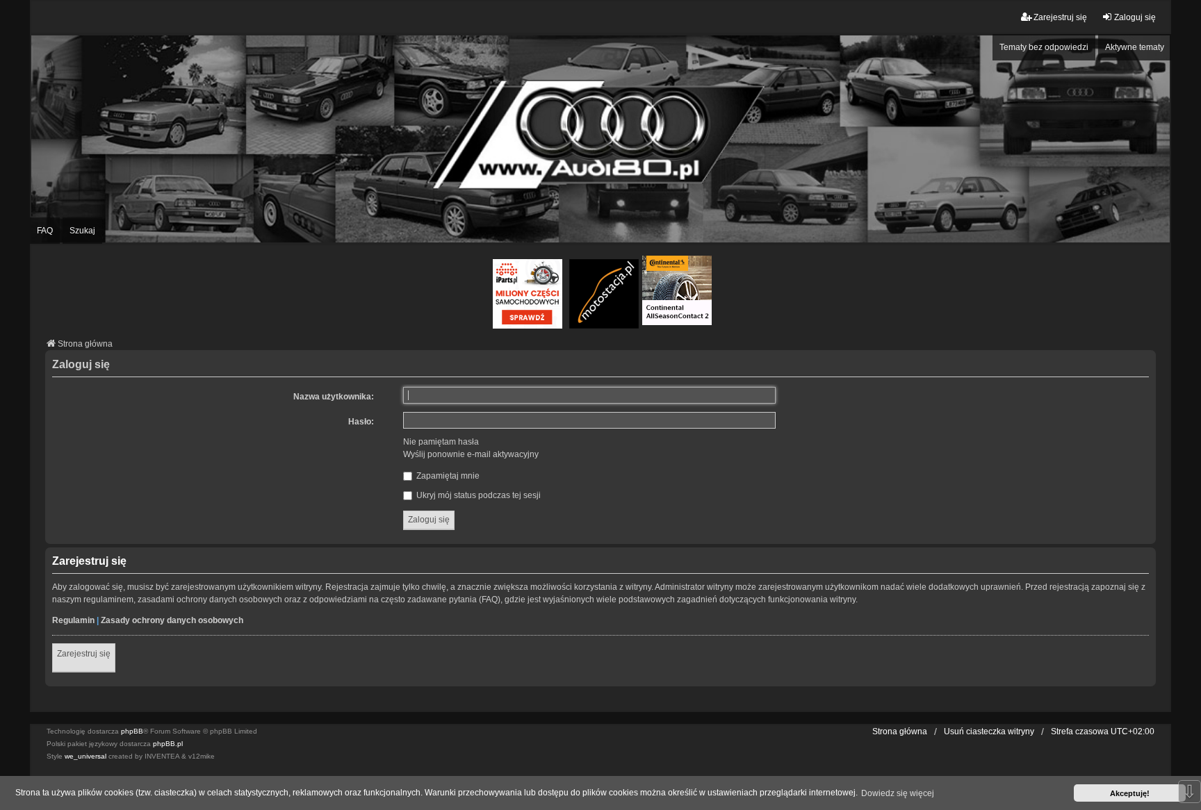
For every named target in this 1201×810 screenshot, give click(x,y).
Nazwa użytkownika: (333, 397)
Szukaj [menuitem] (82, 230)
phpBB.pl (168, 743)
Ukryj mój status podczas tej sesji (477, 495)
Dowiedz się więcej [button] (897, 793)
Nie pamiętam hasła (441, 442)
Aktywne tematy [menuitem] (1134, 47)
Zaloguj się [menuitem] (1135, 17)
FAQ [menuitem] (45, 230)
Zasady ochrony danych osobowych (172, 620)
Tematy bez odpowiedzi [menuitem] (1043, 47)
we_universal (85, 756)
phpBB (132, 731)
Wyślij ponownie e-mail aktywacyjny (471, 454)
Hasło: (361, 422)
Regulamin (73, 620)
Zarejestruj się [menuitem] (1060, 17)
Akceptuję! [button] (1130, 793)
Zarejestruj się (84, 654)
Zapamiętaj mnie (447, 476)
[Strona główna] (600, 138)
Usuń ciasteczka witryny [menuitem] (989, 731)
